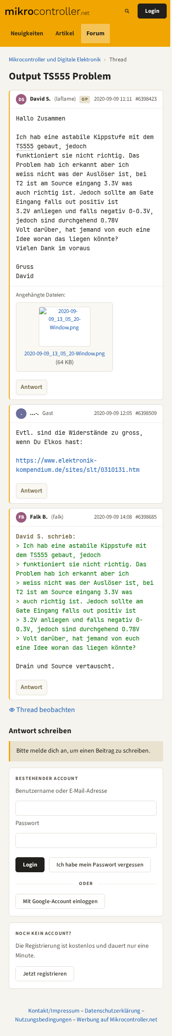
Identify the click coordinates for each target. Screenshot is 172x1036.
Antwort (31, 387)
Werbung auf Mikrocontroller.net (117, 1019)
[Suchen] (127, 11)
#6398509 (146, 413)
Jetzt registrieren (45, 974)
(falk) (57, 517)
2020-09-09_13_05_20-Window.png (64, 354)
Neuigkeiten (27, 33)
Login (152, 11)
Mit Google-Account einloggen (60, 901)
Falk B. (39, 517)
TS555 (25, 146)
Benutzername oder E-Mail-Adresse (61, 791)
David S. (40, 99)
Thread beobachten (45, 710)
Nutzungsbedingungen (43, 1019)
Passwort (27, 823)
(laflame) (65, 99)
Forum (95, 33)
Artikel (65, 33)
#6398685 (146, 517)
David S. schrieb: (46, 536)
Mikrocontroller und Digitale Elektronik (55, 60)
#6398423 (146, 99)
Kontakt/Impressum (53, 1010)
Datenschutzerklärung (112, 1010)
